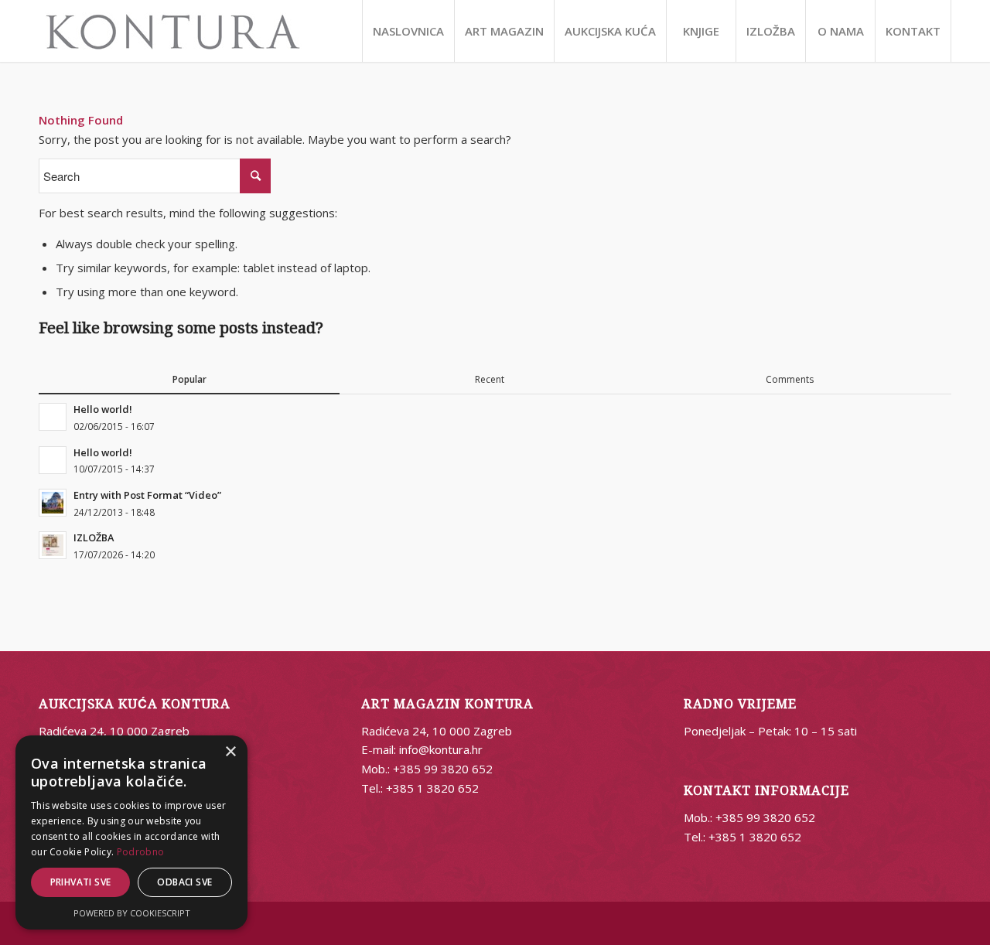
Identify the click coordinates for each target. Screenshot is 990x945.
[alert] (131, 832)
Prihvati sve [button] (80, 882)
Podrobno (140, 851)
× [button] (230, 752)
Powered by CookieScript (131, 913)
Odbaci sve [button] (184, 882)
